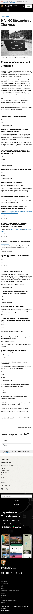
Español (4, 482)
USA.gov (3, 602)
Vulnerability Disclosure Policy (9, 600)
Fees (21, 10)
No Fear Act (4, 595)
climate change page (16, 229)
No (6, 445)
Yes (6, 440)
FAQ (3, 477)
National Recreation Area (11, 6)
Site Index (4, 480)
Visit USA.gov (5, 610)
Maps (11, 10)
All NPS (16, 504)
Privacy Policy (4, 583)
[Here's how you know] (16, 2)
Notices (3, 588)
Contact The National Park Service (10, 590)
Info (2, 10)
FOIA (2, 586)
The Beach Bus (5, 244)
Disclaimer (3, 597)
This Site (16, 501)
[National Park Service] (2, 6)
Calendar (16, 10)
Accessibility (4, 581)
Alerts (6, 10)
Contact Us (4, 472)
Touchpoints (7, 452)
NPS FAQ (3, 593)
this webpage (7, 354)
